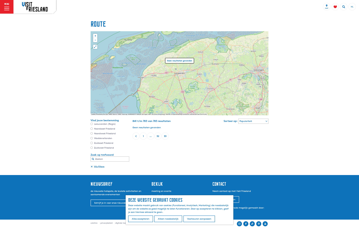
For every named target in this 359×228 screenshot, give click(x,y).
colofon (94, 223)
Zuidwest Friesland (104, 147)
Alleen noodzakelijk (168, 218)
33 (165, 137)
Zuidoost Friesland (103, 143)
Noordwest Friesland (105, 133)
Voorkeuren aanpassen (199, 218)
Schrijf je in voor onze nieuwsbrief (112, 203)
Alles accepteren (140, 218)
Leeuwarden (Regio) (105, 124)
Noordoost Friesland (104, 128)
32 (158, 137)
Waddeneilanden (103, 138)
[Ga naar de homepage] (35, 6)
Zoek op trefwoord (102, 154)
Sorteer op (231, 120)
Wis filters (99, 166)
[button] (95, 36)
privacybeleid (106, 223)
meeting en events (161, 191)
